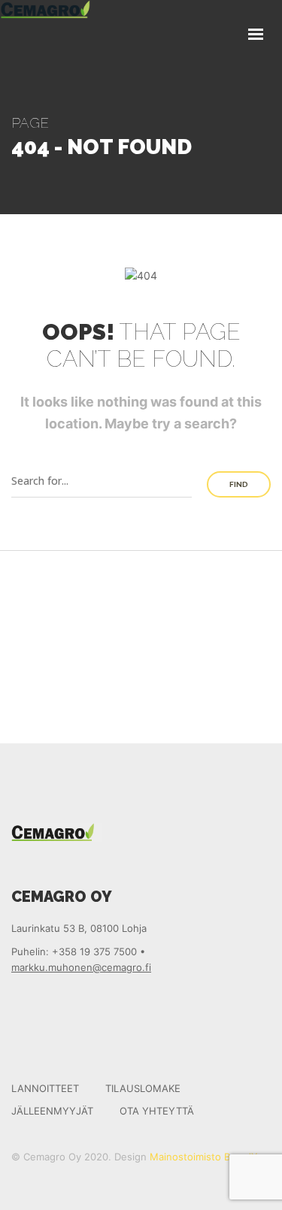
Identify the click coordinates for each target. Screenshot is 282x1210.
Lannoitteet (45, 1088)
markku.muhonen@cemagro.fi (81, 967)
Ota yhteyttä (157, 1111)
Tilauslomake (142, 1088)
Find (238, 484)
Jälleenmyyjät (52, 1111)
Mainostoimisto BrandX (203, 1157)
